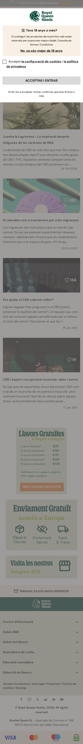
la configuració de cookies (41, 61)
